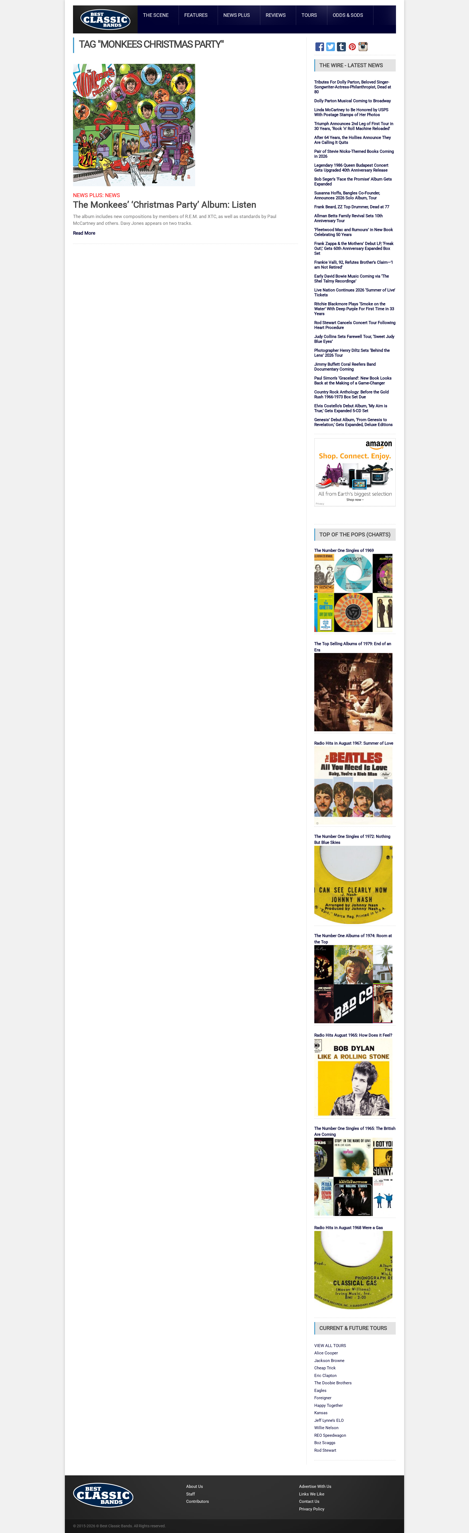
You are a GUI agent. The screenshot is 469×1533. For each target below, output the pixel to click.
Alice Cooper (326, 1353)
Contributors (197, 1501)
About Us (194, 1486)
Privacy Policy (311, 1509)
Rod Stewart (325, 1450)
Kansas (321, 1412)
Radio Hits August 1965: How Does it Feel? (353, 1035)
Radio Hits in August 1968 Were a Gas (348, 1227)
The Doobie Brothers (333, 1382)
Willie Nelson (326, 1427)
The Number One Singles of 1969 (344, 550)
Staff (190, 1494)
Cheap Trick (325, 1368)
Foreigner (322, 1397)
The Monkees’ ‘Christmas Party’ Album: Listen (164, 204)
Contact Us (309, 1501)
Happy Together (328, 1405)
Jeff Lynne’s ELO (329, 1420)
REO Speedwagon (330, 1435)
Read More (84, 233)
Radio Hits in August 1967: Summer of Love (353, 743)
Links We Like (311, 1494)
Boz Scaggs (324, 1442)
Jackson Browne (329, 1360)
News (112, 195)
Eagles (320, 1390)
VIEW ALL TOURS (330, 1345)
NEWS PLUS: (88, 195)
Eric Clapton (325, 1375)
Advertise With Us (315, 1486)
